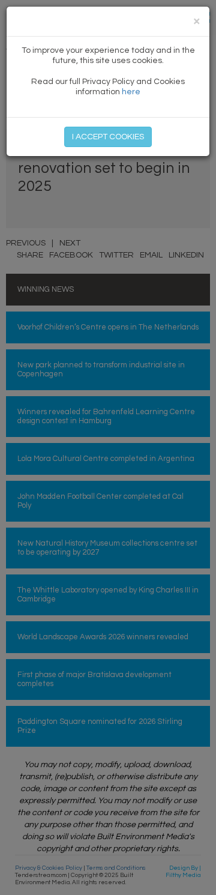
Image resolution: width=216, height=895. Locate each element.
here (131, 92)
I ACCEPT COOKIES (108, 137)
